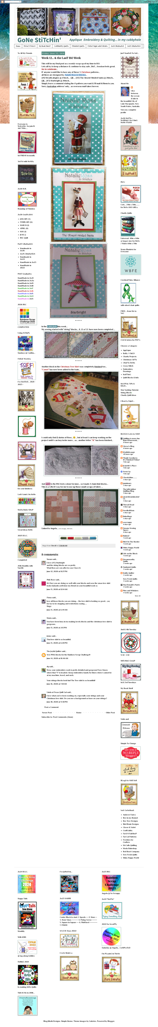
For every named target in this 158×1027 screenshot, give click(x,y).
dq (48, 667)
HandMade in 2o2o (26, 281)
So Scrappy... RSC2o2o (66, 528)
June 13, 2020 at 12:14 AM (57, 589)
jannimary (127, 483)
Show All (137, 596)
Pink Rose (51, 580)
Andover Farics (129, 815)
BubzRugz (127, 516)
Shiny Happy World (131, 548)
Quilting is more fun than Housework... (131, 439)
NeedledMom (128, 511)
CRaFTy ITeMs (129, 363)
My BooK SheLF (45, 46)
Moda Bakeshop (130, 848)
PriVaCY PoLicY (30, 46)
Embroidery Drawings (128, 370)
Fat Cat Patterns (129, 837)
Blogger (110, 1021)
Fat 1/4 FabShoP (130, 834)
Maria (49, 618)
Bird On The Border (131, 542)
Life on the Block (130, 554)
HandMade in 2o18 (25, 286)
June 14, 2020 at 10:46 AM (57, 658)
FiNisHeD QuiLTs (78, 46)
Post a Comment (51, 707)
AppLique (127, 350)
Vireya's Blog (128, 446)
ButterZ (126, 536)
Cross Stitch (128, 366)
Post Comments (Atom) (63, 717)
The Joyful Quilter (54, 651)
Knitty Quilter (128, 573)
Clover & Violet (129, 827)
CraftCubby (127, 830)
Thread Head (128, 505)
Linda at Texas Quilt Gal (57, 692)
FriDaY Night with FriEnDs (97, 46)
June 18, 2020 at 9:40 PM (57, 702)
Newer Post (47, 713)
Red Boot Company (131, 852)
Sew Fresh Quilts (130, 579)
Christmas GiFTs (130, 360)
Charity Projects (129, 357)
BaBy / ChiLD (129, 353)
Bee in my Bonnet (130, 818)
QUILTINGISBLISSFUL (131, 498)
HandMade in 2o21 (25, 278)
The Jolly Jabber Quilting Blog (129, 490)
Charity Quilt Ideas (128, 395)
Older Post (110, 713)
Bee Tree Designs (130, 821)
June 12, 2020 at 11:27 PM (57, 571)
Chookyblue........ (130, 478)
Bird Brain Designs (131, 824)
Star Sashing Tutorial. (130, 390)
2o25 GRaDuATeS (133, 46)
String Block (126, 393)
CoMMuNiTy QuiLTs (61, 46)
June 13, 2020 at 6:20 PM (57, 643)
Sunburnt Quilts (129, 567)
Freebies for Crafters (128, 841)
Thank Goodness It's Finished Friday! (131, 459)
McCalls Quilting (130, 845)
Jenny (49, 636)
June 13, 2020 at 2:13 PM (57, 628)
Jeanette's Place (129, 466)
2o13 (25, 299)
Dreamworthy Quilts (129, 560)
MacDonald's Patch (131, 585)
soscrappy (127, 522)
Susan (49, 559)
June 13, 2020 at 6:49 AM (57, 610)
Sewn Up (126, 472)
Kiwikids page (129, 452)
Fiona (49, 598)
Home (18, 46)
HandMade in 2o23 (28, 262)
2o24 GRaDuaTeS (117, 46)
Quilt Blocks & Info (131, 378)
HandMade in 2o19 (25, 283)
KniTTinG (127, 374)
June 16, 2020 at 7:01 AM (57, 684)
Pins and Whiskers (130, 591)
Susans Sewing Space (129, 529)
